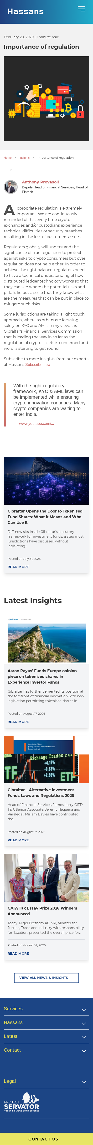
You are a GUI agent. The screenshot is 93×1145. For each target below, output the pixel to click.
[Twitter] (18, 1070)
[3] (7, 170)
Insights (25, 157)
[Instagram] (40, 1070)
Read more (18, 567)
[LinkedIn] (29, 1070)
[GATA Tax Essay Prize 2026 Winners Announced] (46, 877)
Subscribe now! (38, 365)
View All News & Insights (43, 978)
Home (8, 157)
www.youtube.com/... (36, 424)
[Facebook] (7, 1070)
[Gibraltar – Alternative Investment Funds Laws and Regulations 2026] (46, 759)
